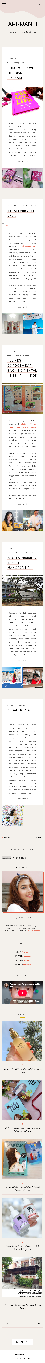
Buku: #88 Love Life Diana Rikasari (20, 73)
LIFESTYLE (17, 63)
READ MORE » (22, 160)
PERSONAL (22, 705)
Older (39, 838)
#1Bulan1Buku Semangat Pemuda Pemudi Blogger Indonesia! (22, 1188)
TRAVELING (27, 355)
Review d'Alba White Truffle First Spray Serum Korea (22, 1070)
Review (25, 63)
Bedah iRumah (19, 710)
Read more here (33, 930)
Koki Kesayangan (28, 246)
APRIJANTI (22, 24)
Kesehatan (22, 205)
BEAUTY (23, 952)
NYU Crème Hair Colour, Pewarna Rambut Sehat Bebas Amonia (22, 1129)
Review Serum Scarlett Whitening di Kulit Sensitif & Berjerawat (22, 1248)
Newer (6, 838)
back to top (21, 1342)
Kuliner (10, 355)
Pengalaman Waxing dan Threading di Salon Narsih (22, 1307)
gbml (29, 1358)
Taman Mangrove (15, 552)
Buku (9, 63)
